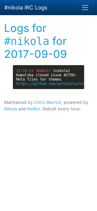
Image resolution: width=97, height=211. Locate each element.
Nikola (10, 108)
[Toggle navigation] (85, 7)
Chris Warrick (47, 102)
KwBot (33, 108)
